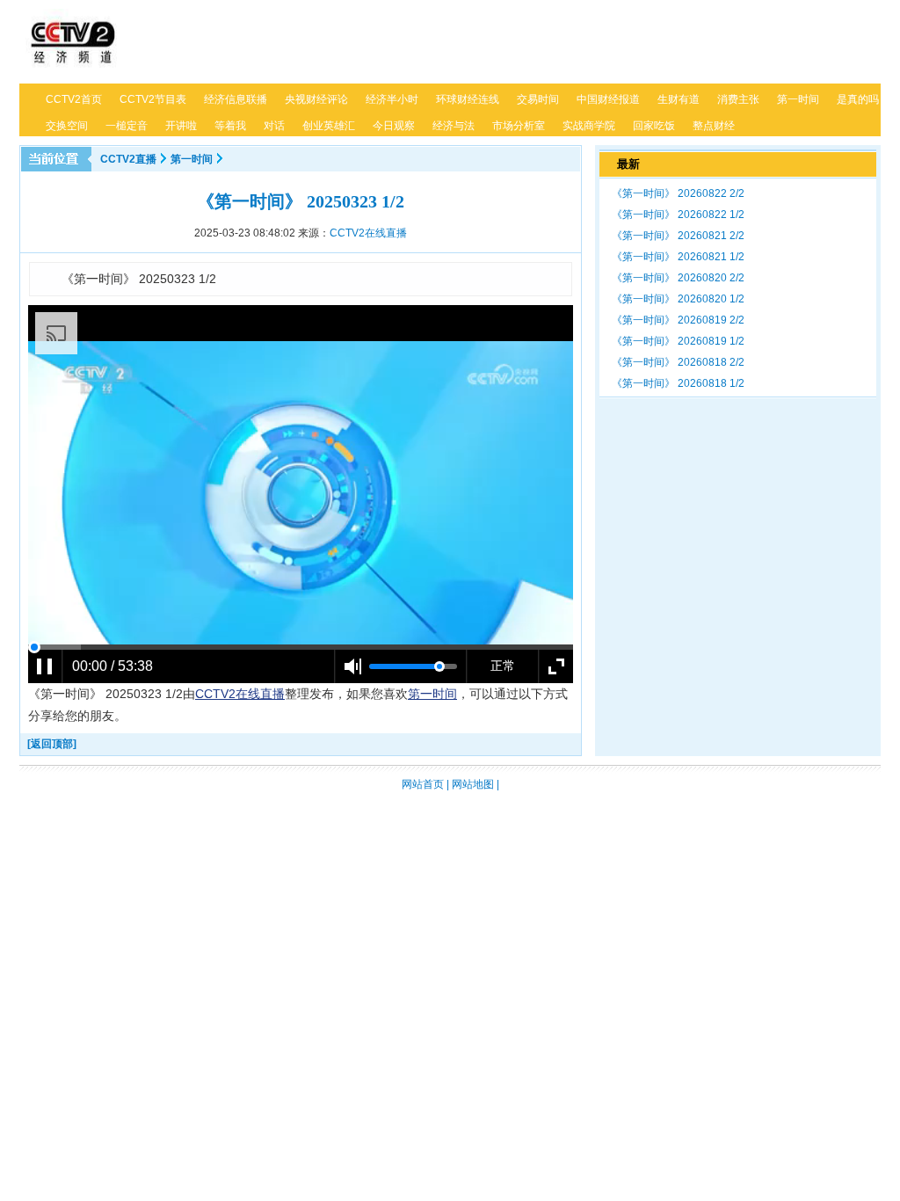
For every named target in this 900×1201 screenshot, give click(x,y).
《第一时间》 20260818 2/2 (678, 362)
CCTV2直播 (128, 159)
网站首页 (423, 784)
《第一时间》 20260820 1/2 (678, 299)
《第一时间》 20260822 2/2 (678, 193)
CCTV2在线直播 (368, 233)
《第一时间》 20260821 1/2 (678, 257)
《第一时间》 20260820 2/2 (678, 278)
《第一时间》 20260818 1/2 (678, 383)
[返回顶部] (51, 744)
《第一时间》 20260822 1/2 (678, 214)
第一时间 (192, 159)
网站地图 (473, 784)
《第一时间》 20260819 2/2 (678, 320)
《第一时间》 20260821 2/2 (678, 235)
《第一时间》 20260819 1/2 (678, 341)
